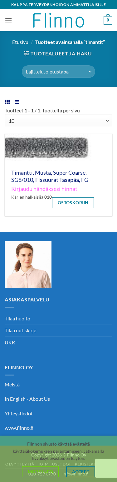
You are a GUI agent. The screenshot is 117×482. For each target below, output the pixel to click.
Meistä (12, 384)
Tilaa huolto (17, 318)
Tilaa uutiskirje (20, 330)
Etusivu (20, 42)
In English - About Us (27, 399)
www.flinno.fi (19, 428)
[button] (8, 20)
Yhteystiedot (19, 413)
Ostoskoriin (73, 202)
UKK (10, 342)
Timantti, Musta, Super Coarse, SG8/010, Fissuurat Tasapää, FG (49, 176)
